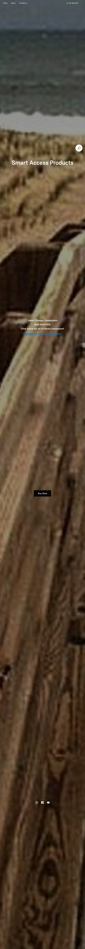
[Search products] (79, 148)
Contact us (23, 3)
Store (5, 3)
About (13, 3)
